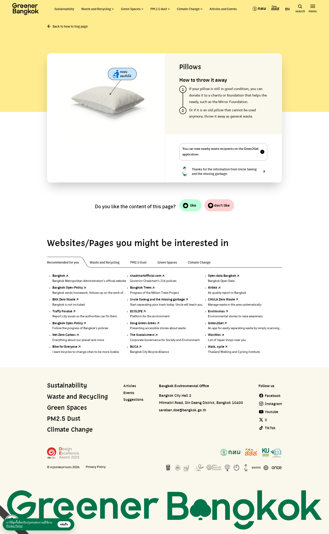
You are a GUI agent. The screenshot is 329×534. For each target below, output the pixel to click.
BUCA (134, 346)
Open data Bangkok (222, 275)
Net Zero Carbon (64, 334)
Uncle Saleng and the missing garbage (157, 299)
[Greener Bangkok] (25, 9)
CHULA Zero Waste (221, 299)
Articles (129, 385)
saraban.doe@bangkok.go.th (182, 409)
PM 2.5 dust (158, 8)
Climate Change (188, 8)
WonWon (214, 334)
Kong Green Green (143, 323)
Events (128, 392)
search (300, 11)
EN (287, 8)
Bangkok (58, 275)
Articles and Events (223, 8)
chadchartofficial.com (145, 275)
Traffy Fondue (62, 311)
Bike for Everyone (64, 346)
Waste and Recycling (96, 8)
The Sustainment (142, 334)
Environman (216, 311)
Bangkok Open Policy (67, 287)
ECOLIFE (136, 311)
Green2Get (216, 323)
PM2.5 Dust (63, 419)
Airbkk (212, 287)
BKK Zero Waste (63, 299)
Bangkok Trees (141, 287)
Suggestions (133, 399)
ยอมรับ (64, 524)
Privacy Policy (96, 467)
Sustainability (64, 8)
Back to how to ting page (70, 26)
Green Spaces (131, 8)
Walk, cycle (216, 346)
